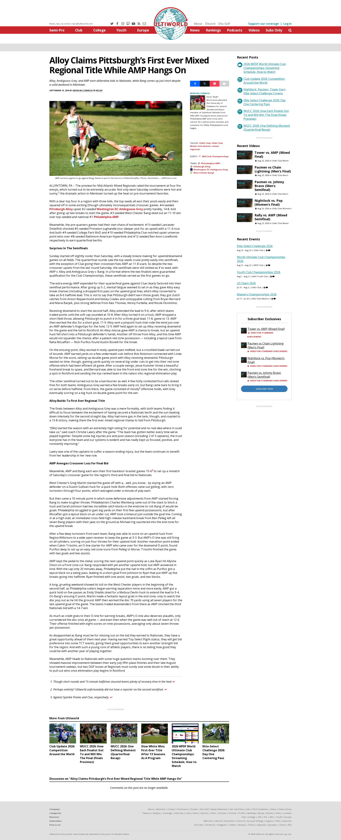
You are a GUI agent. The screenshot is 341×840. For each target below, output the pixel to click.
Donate (194, 809)
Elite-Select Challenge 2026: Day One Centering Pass (264, 102)
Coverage (167, 813)
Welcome (208, 821)
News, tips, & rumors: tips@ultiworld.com (71, 23)
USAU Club (204, 143)
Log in (287, 24)
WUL (272, 817)
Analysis (157, 813)
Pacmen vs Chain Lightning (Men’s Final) (273, 169)
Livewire (287, 813)
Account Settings (255, 821)
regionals (195, 149)
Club (78, 30)
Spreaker (272, 824)
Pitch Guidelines (260, 809)
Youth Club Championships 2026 (258, 272)
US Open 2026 (246, 283)
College (99, 30)
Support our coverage (263, 24)
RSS (290, 824)
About (198, 24)
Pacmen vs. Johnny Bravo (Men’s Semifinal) (269, 186)
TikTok (251, 824)
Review (269, 813)
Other (213, 813)
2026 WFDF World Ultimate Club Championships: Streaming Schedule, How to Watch (264, 68)
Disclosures (182, 809)
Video (278, 813)
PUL (265, 817)
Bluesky (242, 824)
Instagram (222, 824)
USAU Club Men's (280, 175)
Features (146, 813)
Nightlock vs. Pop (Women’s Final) (269, 202)
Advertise (160, 809)
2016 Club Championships (215, 156)
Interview (178, 813)
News (195, 30)
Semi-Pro (56, 30)
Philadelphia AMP (106, 217)
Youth (121, 30)
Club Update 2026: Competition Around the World (264, 81)
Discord (210, 24)
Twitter (232, 824)
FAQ (278, 821)
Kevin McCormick (83, 90)
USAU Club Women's (281, 208)
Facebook (210, 824)
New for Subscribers (225, 821)
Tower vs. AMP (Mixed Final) (272, 154)
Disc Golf (224, 24)
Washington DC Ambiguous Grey (120, 209)
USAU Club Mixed (280, 160)
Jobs (248, 809)
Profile (242, 813)
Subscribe (287, 821)
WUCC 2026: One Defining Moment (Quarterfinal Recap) (266, 128)
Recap (99, 90)
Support (270, 821)
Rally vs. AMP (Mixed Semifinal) (271, 217)
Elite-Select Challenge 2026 (255, 246)
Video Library (285, 809)
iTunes (282, 824)
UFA (259, 817)
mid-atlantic (204, 146)
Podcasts (234, 30)
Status (273, 809)
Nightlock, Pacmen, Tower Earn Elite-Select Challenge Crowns (264, 91)
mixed (215, 146)
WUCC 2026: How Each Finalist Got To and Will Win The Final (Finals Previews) (266, 115)
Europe (143, 30)
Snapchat (261, 824)
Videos (254, 30)
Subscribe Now (264, 388)
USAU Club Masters (260, 298)
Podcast (222, 813)
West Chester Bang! (203, 172)
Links (188, 813)
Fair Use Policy (237, 809)
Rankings (213, 30)
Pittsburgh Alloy (61, 209)
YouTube (198, 824)
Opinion (204, 813)
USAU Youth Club (259, 276)
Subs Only (274, 30)
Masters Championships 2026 (257, 294)
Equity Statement (219, 809)
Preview (232, 813)
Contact (171, 809)
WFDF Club (258, 265)
